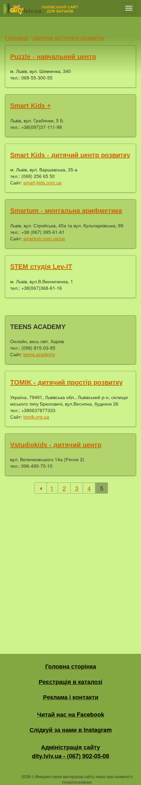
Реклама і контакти (70, 697)
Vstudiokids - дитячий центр (55, 444)
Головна (16, 37)
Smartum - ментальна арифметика (66, 210)
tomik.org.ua (36, 416)
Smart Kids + (30, 105)
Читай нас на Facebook (70, 714)
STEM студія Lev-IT (41, 266)
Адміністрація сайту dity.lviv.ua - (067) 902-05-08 (70, 751)
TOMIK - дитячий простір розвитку (66, 382)
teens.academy (39, 354)
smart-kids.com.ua (42, 182)
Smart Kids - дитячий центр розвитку (70, 155)
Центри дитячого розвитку (69, 37)
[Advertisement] (70, 568)
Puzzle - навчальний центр (53, 56)
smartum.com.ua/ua (44, 238)
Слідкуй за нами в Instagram (71, 729)
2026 (25, 776)
